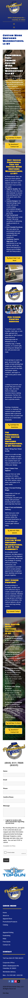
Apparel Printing (8, 932)
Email (5, 780)
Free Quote (6, 941)
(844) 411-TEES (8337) (14, 764)
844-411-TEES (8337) (14, 532)
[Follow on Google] (12, 981)
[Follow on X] (18, 981)
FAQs (4, 938)
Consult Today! (14, 611)
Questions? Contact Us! (14, 145)
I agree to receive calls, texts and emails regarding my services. (15, 821)
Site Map (6, 993)
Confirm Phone (8, 797)
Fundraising (6, 935)
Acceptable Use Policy (9, 846)
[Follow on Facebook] (9, 981)
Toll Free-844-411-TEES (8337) (13, 958)
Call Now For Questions (14, 426)
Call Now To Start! (14, 137)
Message (6, 806)
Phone (5, 788)
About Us (6, 915)
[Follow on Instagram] (15, 981)
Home (5, 912)
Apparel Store (7, 918)
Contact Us (6, 945)
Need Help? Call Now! (14, 259)
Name (5, 771)
